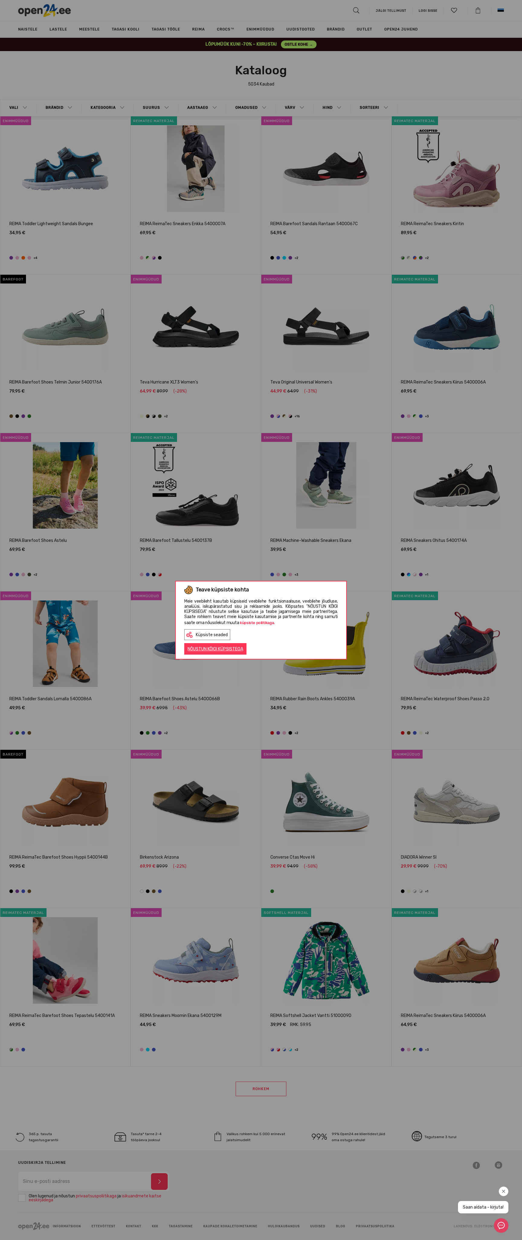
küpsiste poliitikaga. (257, 622)
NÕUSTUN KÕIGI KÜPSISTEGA (215, 649)
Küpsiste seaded (212, 634)
